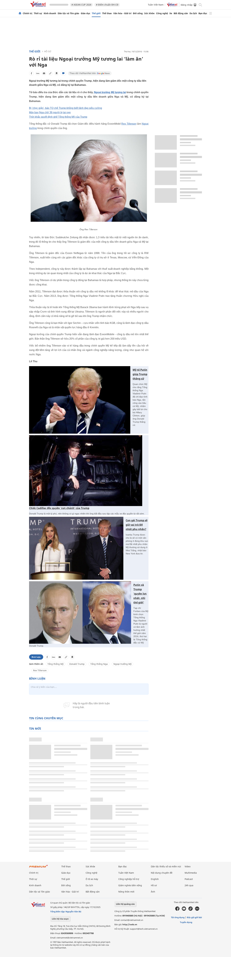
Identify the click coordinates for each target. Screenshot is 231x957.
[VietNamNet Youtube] (184, 910)
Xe (170, 13)
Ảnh (153, 891)
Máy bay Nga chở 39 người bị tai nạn (50, 112)
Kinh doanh (50, 13)
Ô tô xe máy (92, 879)
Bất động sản (181, 13)
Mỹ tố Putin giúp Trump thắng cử (140, 374)
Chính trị (27, 13)
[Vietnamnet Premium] (38, 867)
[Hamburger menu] (210, 13)
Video (187, 866)
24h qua (189, 885)
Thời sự (38, 13)
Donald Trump (77, 663)
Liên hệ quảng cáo (125, 904)
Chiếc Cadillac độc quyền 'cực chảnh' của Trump (59, 508)
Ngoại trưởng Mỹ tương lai (110, 92)
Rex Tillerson (128, 123)
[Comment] (63, 73)
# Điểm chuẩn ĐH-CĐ (107, 4)
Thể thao (107, 13)
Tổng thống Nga (99, 663)
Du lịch (193, 13)
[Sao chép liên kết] (50, 73)
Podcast (189, 879)
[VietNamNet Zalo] (197, 910)
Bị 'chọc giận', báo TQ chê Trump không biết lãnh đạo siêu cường (65, 108)
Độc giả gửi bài (194, 917)
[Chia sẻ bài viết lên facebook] (31, 73)
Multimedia (191, 872)
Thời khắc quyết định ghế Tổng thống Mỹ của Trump (58, 116)
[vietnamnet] (38, 7)
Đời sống (138, 13)
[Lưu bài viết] (56, 73)
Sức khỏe (149, 13)
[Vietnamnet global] (172, 5)
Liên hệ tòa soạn (60, 918)
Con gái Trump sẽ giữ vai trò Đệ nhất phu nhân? (136, 525)
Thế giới (96, 13)
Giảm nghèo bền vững (130, 885)
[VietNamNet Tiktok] (190, 910)
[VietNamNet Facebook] (177, 910)
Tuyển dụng (186, 922)
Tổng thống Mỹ (55, 663)
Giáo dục (85, 13)
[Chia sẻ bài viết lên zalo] (37, 73)
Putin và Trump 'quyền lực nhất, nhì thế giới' (140, 593)
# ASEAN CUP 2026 (81, 4)
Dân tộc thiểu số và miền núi (166, 866)
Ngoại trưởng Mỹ (122, 663)
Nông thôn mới (126, 891)
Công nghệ (162, 13)
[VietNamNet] (20, 13)
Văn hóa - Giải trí (122, 13)
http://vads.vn (129, 924)
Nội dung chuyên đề (161, 872)
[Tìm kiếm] (200, 4)
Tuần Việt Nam (155, 4)
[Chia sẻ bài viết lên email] (44, 73)
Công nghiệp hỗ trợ (128, 879)
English (155, 879)
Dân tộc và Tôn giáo (68, 13)
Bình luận (36, 657)
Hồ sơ (47, 51)
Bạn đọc (202, 13)
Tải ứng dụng (177, 917)
